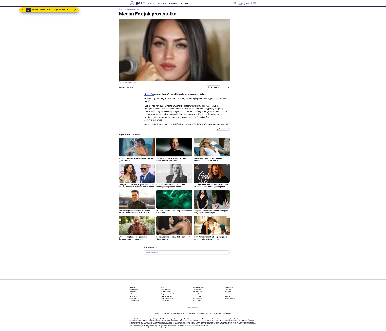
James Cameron (197, 289)
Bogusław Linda (197, 291)
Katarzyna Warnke (230, 298)
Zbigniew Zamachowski (167, 294)
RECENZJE (151, 3)
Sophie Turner (133, 296)
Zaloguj (248, 3)
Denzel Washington (198, 298)
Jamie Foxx (132, 298)
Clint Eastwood (133, 289)
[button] (240, 3)
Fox (216, 106)
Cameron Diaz (229, 294)
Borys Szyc (228, 296)
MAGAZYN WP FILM (175, 3)
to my (172, 106)
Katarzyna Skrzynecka (167, 298)
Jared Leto (228, 289)
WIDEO (187, 3)
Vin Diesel (228, 291)
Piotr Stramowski (166, 291)
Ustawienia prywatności (222, 313)
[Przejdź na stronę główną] (132, 5)
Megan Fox (149, 94)
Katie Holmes (133, 294)
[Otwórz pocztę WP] (234, 3)
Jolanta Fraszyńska (166, 296)
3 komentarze (214, 87)
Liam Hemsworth (166, 289)
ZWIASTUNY (162, 3)
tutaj (167, 327)
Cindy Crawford (197, 300)
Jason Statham (165, 300)
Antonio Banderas (198, 294)
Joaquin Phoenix (134, 300)
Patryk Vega (132, 291)
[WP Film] (142, 3)
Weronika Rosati (197, 296)
